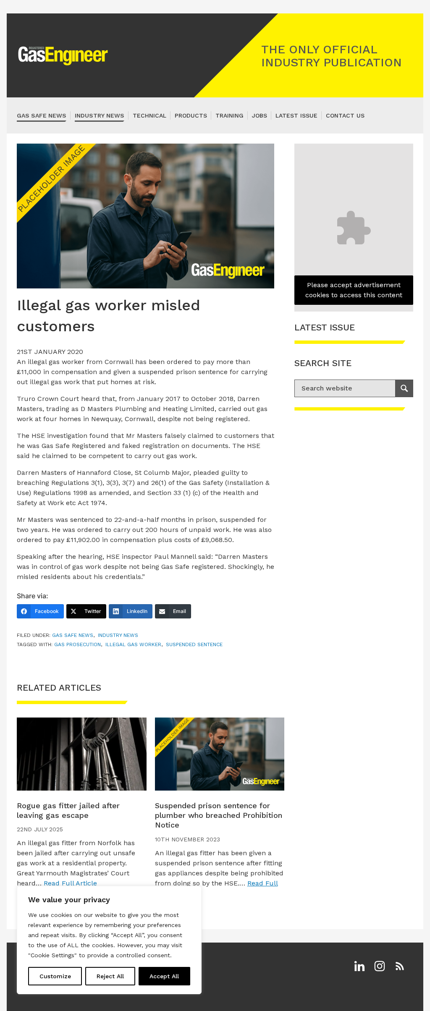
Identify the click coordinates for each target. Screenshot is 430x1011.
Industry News (99, 115)
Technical (149, 115)
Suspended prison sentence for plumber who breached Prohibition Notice (218, 815)
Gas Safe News (41, 115)
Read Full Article (70, 883)
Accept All (164, 976)
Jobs (259, 115)
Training (229, 115)
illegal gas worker (133, 644)
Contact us (345, 115)
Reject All (110, 976)
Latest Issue (296, 115)
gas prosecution (77, 644)
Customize (55, 976)
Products (191, 115)
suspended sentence (194, 644)
